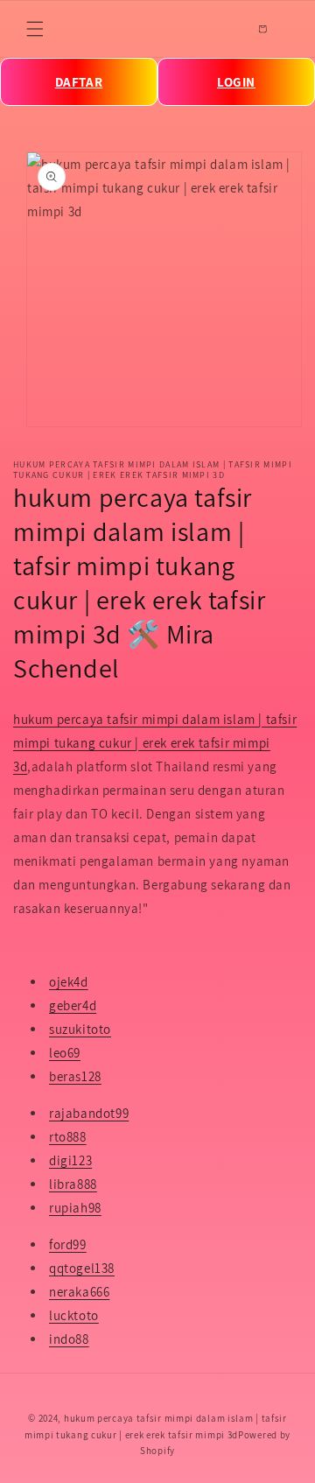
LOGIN (236, 82)
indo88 (69, 1339)
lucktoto (74, 1315)
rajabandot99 (89, 1113)
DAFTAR (79, 82)
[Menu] (35, 29)
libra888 (73, 1184)
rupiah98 (75, 1207)
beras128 (75, 1076)
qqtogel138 (82, 1268)
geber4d (72, 1005)
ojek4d (68, 981)
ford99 (68, 1244)
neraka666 (79, 1291)
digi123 (70, 1160)
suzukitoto (80, 1029)
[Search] (224, 29)
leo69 (64, 1052)
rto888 (68, 1136)
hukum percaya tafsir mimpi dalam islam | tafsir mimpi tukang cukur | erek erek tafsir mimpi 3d (155, 743)
